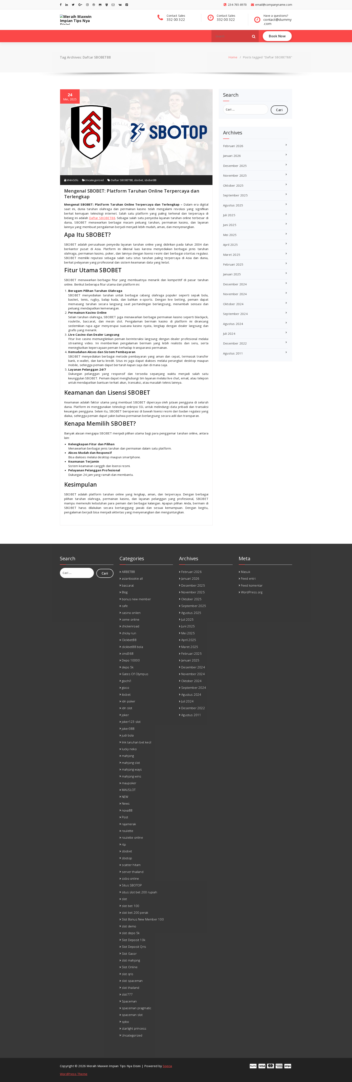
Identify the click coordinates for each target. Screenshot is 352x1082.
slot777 (127, 994)
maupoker (129, 783)
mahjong (128, 756)
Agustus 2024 (233, 324)
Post (125, 817)
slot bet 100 (130, 906)
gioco (125, 688)
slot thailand (130, 988)
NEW (125, 797)
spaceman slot (132, 1015)
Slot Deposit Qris (134, 947)
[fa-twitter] (73, 5)
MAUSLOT (128, 790)
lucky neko (129, 749)
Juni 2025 (229, 225)
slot (124, 899)
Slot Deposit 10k (133, 940)
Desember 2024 (235, 284)
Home (232, 57)
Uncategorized (94, 180)
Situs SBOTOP (132, 885)
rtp (124, 844)
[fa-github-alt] (100, 5)
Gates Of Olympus (135, 674)
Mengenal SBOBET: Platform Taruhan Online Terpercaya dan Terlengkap (131, 193)
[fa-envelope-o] (113, 5)
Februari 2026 (233, 146)
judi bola (128, 735)
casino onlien (131, 613)
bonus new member (136, 599)
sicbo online (130, 878)
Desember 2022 (235, 343)
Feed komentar (252, 585)
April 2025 (230, 245)
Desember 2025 (235, 166)
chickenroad (130, 626)
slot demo (129, 926)
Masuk (245, 572)
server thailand (132, 872)
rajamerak (129, 824)
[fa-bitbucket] (107, 5)
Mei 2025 (230, 235)
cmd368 (127, 653)
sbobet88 (150, 180)
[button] (254, 36)
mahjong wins (131, 776)
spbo (125, 1022)
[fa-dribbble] (93, 5)
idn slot (127, 708)
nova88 (127, 810)
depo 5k (127, 667)
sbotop (127, 858)
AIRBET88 (128, 572)
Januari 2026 (232, 156)
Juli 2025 (229, 215)
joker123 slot (131, 722)
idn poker (128, 701)
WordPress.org (252, 592)
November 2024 (235, 294)
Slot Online (130, 967)
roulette (127, 831)
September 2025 (235, 195)
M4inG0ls (72, 180)
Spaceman (129, 1001)
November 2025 (235, 175)
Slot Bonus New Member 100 (143, 919)
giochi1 (127, 681)
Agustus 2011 (233, 353)
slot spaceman (132, 981)
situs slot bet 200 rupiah (139, 892)
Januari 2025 (232, 274)
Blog (125, 592)
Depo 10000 (131, 660)
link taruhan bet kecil (136, 742)
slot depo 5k (131, 933)
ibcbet (126, 694)
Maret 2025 (231, 255)
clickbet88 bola (132, 647)
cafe (125, 606)
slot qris (127, 974)
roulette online (132, 837)
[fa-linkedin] (66, 5)
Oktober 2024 (233, 304)
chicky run (129, 633)
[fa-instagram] (87, 5)
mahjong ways (132, 769)
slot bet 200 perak (135, 912)
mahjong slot (131, 763)
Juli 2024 (229, 333)
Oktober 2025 (233, 185)
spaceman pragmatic (136, 1008)
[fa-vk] (120, 5)
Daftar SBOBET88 (122, 180)
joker (125, 715)
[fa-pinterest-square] (126, 5)
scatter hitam (131, 865)
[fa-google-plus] (80, 5)
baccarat (128, 585)
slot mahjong (131, 960)
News (126, 803)
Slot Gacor (129, 953)
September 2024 (235, 314)
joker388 (128, 729)
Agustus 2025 (233, 205)
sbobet (138, 180)
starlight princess (134, 1028)
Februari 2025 (233, 264)
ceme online (130, 619)
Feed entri (248, 578)
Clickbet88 (129, 640)
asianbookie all (132, 578)
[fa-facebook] (61, 5)
